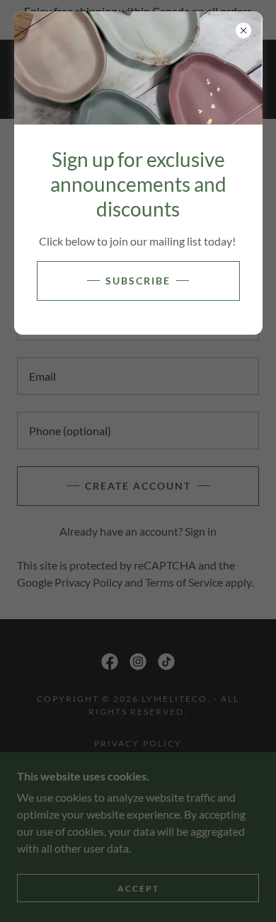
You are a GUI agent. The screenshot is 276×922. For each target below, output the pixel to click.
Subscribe (138, 281)
